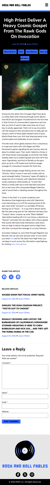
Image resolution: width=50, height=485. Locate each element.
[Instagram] (32, 474)
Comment (6, 363)
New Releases (32, 52)
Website (5, 412)
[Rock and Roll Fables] (16, 5)
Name (5, 393)
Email (5, 402)
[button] (4, 277)
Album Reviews (10, 52)
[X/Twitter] (25, 474)
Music (21, 52)
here (12, 238)
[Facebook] (18, 474)
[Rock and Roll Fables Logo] (25, 454)
